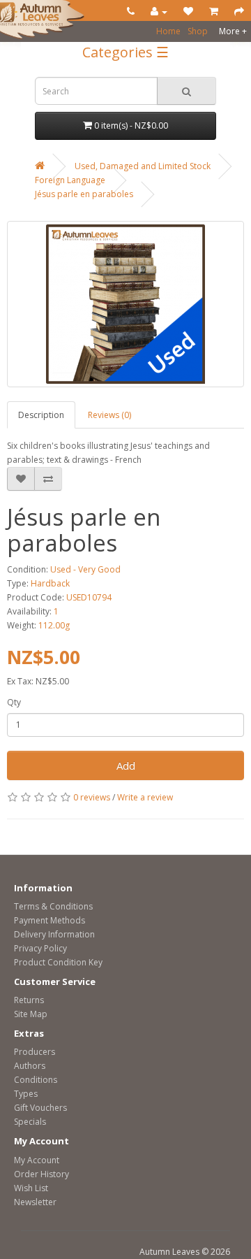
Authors (29, 1066)
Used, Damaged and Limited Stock (143, 166)
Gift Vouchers (40, 1108)
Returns (29, 1000)
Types (26, 1094)
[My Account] (159, 11)
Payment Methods (49, 920)
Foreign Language (70, 180)
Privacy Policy (40, 948)
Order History (41, 1174)
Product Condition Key (58, 962)
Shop (198, 31)
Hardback (50, 583)
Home (168, 31)
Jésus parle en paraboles (84, 194)
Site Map (30, 1014)
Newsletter (35, 1202)
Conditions (35, 1080)
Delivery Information (54, 934)
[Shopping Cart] (214, 11)
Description (41, 415)
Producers (34, 1052)
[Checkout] (239, 11)
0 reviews (91, 797)
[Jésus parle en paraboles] (125, 304)
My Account (36, 1160)
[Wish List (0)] (188, 11)
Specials (30, 1122)
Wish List (31, 1188)
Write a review (145, 797)
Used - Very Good (85, 569)
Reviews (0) (109, 415)
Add (125, 765)
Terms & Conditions (53, 906)
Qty (14, 702)
